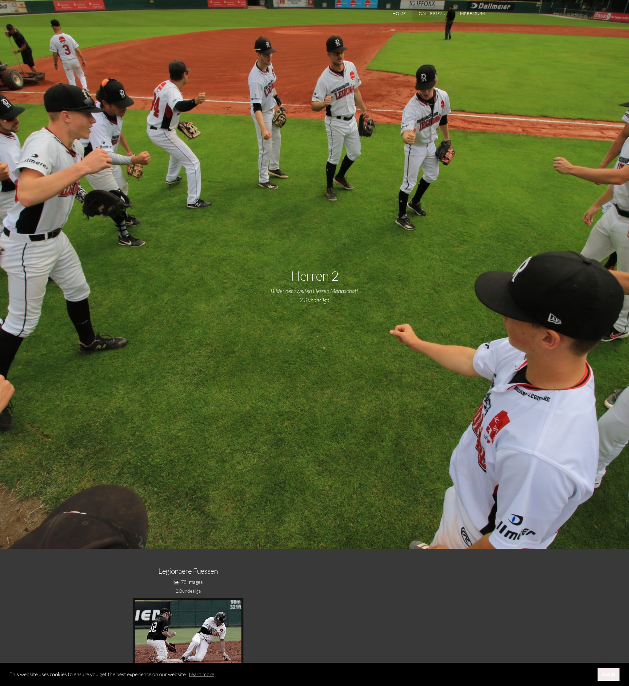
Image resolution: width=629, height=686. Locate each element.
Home (399, 13)
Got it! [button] (608, 674)
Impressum (471, 13)
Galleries (431, 13)
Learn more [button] (201, 674)
